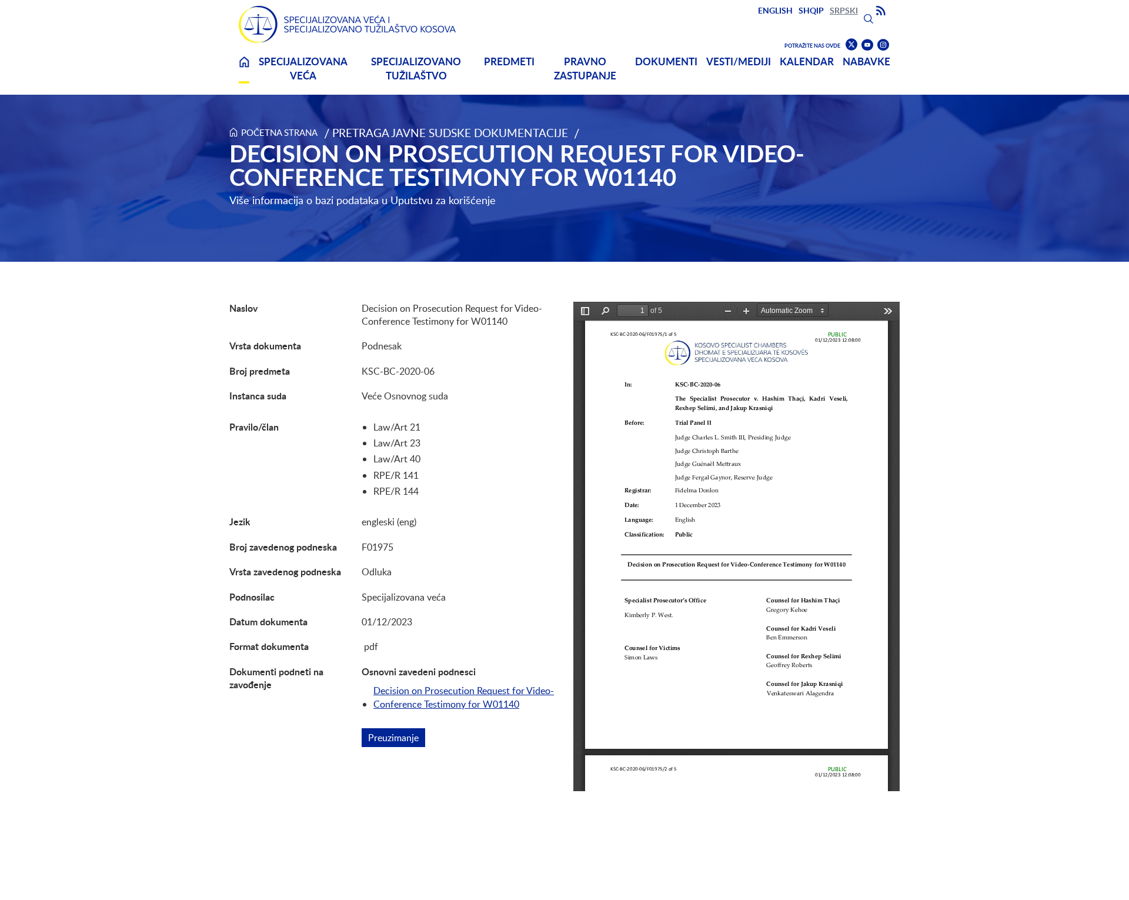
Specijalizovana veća (303, 68)
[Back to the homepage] (347, 24)
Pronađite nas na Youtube (867, 45)
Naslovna (244, 69)
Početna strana (279, 132)
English (775, 10)
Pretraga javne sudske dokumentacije (450, 132)
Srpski (844, 10)
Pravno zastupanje (585, 68)
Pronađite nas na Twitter (851, 44)
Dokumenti (666, 61)
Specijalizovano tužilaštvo (416, 68)
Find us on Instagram (883, 45)
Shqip (811, 10)
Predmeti (509, 61)
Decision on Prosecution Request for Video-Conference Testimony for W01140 (463, 697)
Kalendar (807, 61)
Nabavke (866, 61)
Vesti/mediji (738, 61)
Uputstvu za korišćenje (443, 200)
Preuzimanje (396, 737)
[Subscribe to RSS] (881, 11)
